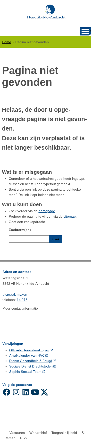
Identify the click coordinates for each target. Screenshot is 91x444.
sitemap (70, 216)
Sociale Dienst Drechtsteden (31, 366)
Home (6, 42)
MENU (90, 31)
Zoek (55, 239)
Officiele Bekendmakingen (29, 350)
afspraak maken (14, 294)
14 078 (22, 300)
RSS (23, 438)
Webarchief (38, 433)
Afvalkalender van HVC (27, 355)
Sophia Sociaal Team (25, 372)
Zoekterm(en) (20, 230)
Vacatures (17, 433)
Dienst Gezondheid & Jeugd (30, 361)
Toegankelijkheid (64, 433)
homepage (47, 211)
